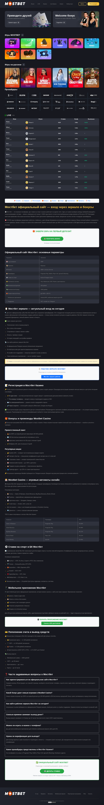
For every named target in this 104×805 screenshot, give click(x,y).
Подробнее (59, 22)
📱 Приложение (70, 200)
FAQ (84, 793)
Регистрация (93, 4)
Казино (45, 4)
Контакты (50, 793)
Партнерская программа (74, 793)
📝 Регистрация (35, 200)
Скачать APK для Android (52, 623)
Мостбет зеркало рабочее (52, 376)
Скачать (90, 793)
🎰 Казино (53, 200)
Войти (82, 4)
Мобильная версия (60, 793)
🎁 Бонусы (45, 200)
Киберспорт (70, 4)
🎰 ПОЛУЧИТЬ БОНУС (52, 239)
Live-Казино (53, 4)
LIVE (39, 4)
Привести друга (13, 22)
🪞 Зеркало (25, 200)
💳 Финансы (80, 200)
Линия (32, 4)
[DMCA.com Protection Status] (52, 802)
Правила (43, 793)
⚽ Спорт (61, 200)
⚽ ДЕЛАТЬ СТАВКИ (52, 771)
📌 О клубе (17, 200)
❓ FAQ (88, 200)
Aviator (61, 4)
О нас (36, 793)
